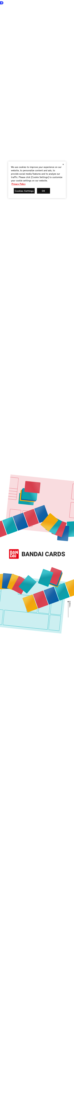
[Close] (63, 164)
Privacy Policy (18, 183)
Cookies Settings (24, 190)
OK (43, 190)
